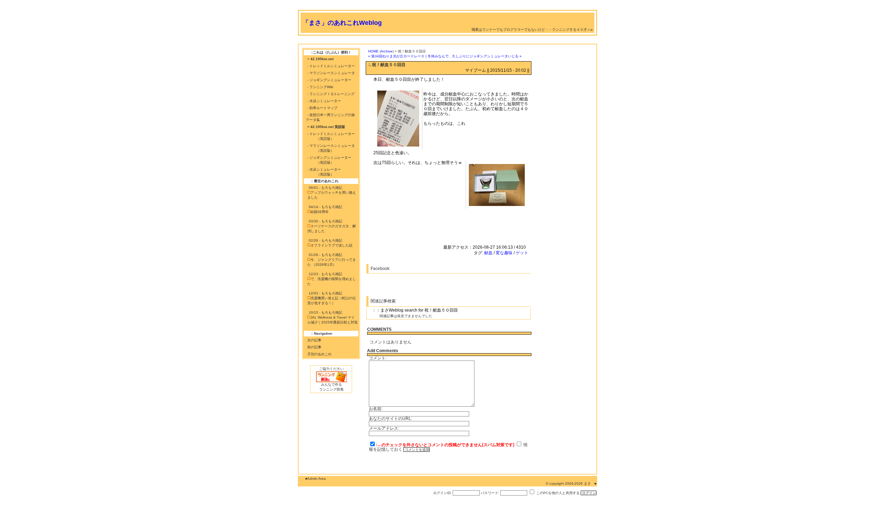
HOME (373, 51)
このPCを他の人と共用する (558, 493)
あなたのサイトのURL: (390, 418)
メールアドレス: (384, 428)
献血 (488, 252)
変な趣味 (504, 252)
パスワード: (490, 493)
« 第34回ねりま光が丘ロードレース (396, 56)
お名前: (375, 408)
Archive (387, 51)
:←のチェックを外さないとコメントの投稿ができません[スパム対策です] (445, 444)
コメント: (378, 358)
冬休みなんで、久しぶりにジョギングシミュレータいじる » (475, 56)
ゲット (522, 252)
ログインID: (442, 493)
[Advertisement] (425, 41)
